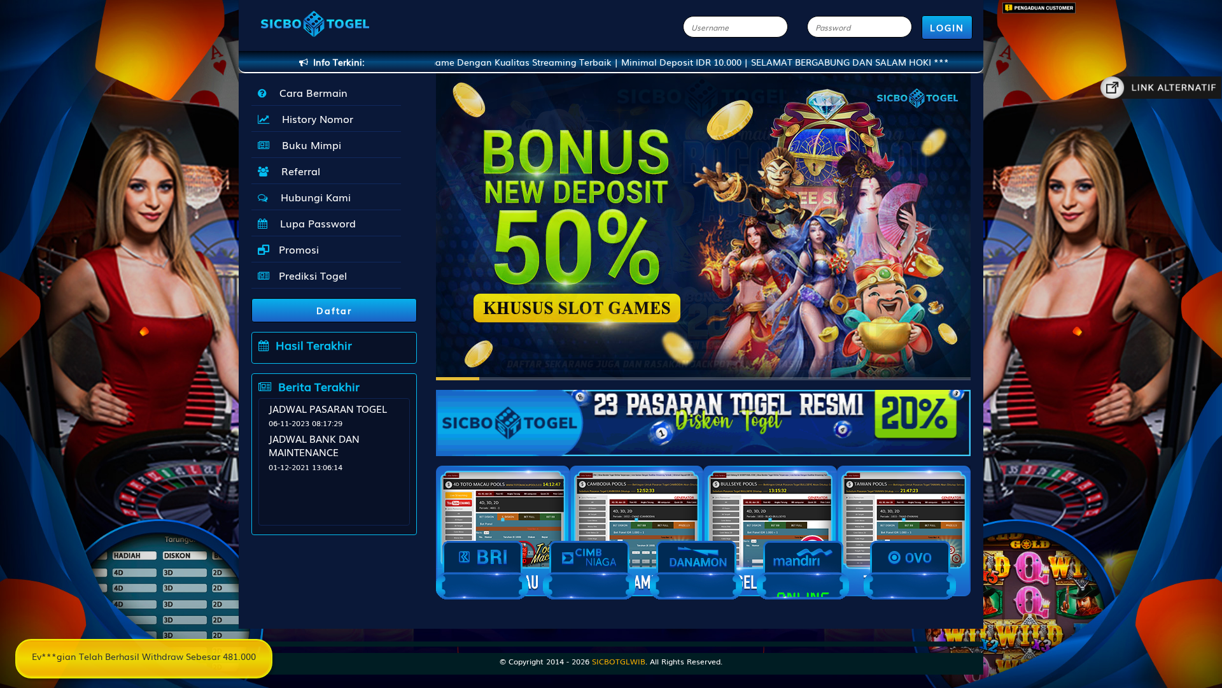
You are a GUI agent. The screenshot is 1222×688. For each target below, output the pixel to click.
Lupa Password (315, 223)
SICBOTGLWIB (618, 661)
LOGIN (947, 27)
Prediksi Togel (311, 275)
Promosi (297, 249)
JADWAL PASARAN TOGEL (328, 408)
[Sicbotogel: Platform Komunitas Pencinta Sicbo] (703, 416)
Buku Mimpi (308, 144)
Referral (297, 170)
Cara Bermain (310, 92)
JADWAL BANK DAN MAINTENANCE (314, 445)
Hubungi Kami (312, 196)
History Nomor (314, 118)
